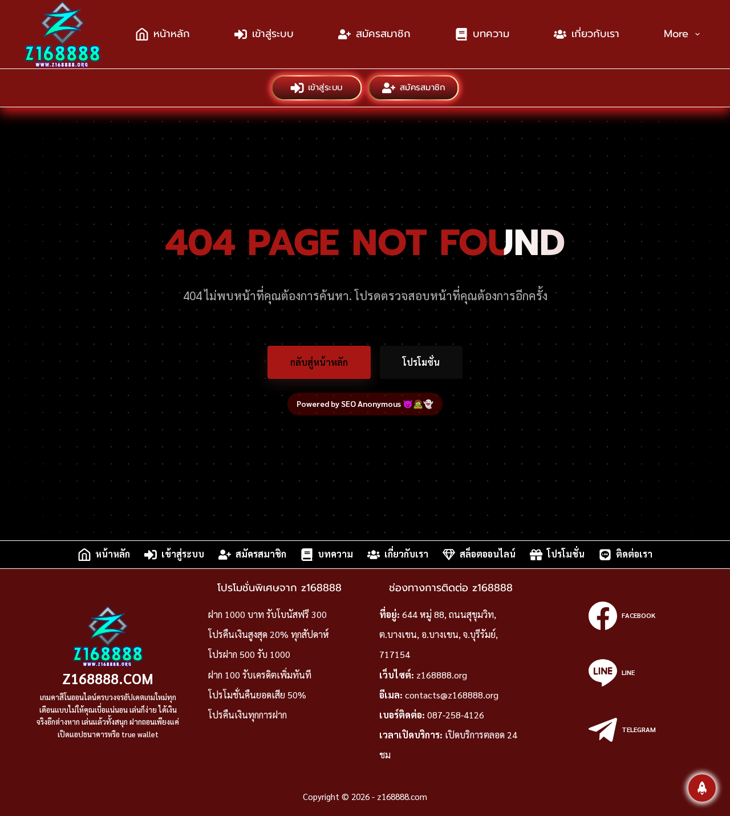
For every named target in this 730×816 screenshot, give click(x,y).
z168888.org (441, 675)
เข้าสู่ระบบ (273, 34)
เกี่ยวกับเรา (595, 34)
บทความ (491, 34)
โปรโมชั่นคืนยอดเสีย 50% (257, 695)
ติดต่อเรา (634, 554)
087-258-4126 (455, 715)
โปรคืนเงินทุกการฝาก (247, 715)
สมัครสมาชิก (383, 34)
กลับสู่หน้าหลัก (319, 362)
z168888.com (107, 678)
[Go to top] (702, 788)
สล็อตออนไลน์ (488, 554)
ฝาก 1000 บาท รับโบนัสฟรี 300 (267, 614)
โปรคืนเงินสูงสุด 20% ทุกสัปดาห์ (268, 634)
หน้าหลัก (171, 34)
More (676, 34)
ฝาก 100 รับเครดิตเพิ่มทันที (259, 675)
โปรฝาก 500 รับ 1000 (249, 654)
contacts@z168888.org (451, 695)
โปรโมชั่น (421, 362)
